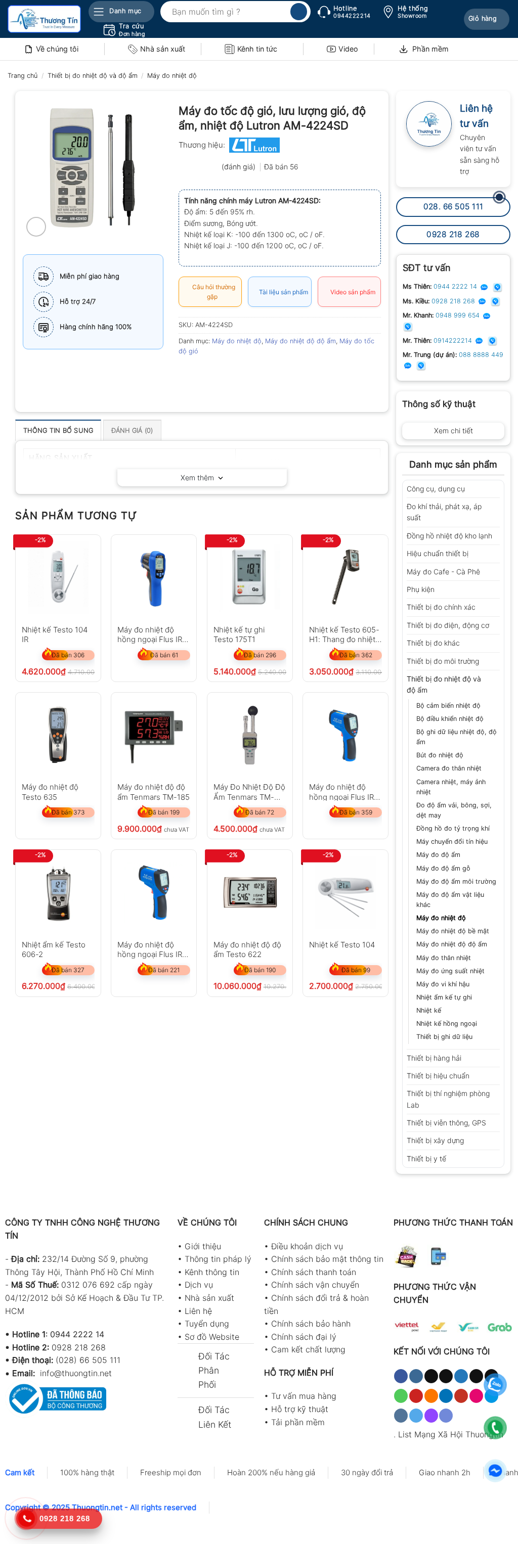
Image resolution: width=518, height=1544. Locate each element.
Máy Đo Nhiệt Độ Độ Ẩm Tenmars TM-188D (249, 791)
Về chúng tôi (57, 48)
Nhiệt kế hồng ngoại (446, 1023)
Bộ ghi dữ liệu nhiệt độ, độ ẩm (456, 737)
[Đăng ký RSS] (431, 1396)
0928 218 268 (454, 301)
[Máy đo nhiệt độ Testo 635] (58, 735)
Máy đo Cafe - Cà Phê (443, 571)
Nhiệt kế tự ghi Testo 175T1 (239, 634)
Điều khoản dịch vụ (307, 1246)
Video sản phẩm (351, 292)
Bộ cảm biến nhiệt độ (448, 705)
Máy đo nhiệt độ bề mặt (452, 931)
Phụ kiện (421, 589)
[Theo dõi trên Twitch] (431, 1416)
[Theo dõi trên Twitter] (461, 1376)
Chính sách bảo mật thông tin (327, 1259)
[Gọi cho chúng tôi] (401, 1396)
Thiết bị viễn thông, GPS (446, 1122)
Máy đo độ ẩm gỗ (443, 868)
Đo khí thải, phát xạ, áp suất (444, 512)
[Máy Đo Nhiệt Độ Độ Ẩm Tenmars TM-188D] (249, 735)
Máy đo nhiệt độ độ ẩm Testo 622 (247, 949)
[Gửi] (298, 11)
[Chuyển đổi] (496, 488)
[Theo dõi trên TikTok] (431, 1376)
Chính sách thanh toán (313, 1272)
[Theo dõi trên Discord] (446, 1416)
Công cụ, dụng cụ (436, 488)
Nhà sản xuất (162, 48)
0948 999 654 (459, 315)
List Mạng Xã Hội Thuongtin (450, 1434)
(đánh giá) (239, 166)
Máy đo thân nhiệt (443, 958)
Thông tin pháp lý (218, 1259)
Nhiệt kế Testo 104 (342, 944)
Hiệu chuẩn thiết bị (437, 553)
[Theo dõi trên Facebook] (401, 1376)
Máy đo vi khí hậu (442, 984)
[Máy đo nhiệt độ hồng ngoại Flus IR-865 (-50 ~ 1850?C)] (153, 892)
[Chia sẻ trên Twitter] (205, 374)
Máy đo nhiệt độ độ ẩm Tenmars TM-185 (153, 791)
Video (348, 48)
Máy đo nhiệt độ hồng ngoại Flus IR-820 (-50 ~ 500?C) (151, 634)
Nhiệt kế (428, 1010)
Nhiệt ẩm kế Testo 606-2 (53, 949)
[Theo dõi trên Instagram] (416, 1376)
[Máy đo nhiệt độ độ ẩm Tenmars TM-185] (153, 735)
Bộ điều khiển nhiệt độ (450, 718)
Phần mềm (430, 48)
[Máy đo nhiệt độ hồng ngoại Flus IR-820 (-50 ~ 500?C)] (153, 577)
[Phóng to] (36, 227)
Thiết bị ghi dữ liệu (444, 1036)
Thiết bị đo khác (433, 643)
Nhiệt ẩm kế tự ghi (444, 997)
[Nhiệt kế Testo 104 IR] (58, 577)
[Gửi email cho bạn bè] (223, 374)
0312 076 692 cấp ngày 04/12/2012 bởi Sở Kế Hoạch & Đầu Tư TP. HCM (84, 1297)
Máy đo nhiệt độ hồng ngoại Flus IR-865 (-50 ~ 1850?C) (151, 949)
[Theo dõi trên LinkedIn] (446, 1396)
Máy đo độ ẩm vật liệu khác (450, 900)
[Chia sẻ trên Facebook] (187, 374)
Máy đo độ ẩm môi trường (456, 881)
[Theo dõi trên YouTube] (461, 1396)
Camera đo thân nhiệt (449, 768)
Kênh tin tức (257, 48)
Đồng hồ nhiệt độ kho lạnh (449, 535)
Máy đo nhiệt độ (172, 75)
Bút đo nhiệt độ (439, 755)
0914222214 (454, 340)
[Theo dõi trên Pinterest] (416, 1396)
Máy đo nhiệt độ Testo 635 (50, 791)
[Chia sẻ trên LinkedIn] (260, 374)
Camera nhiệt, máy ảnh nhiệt (451, 787)
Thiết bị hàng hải (434, 1058)
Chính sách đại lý (303, 1337)
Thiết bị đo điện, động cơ (448, 625)
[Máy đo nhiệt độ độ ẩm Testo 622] (249, 892)
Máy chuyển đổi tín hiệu (452, 841)
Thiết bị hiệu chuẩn (438, 1075)
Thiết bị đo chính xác (441, 607)
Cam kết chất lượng (308, 1349)
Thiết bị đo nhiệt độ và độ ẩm (93, 75)
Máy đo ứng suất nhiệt (450, 971)
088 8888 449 (481, 354)
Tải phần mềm (298, 1422)
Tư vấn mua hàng (303, 1396)
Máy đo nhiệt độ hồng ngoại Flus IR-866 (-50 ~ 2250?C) (344, 791)
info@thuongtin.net (76, 1373)
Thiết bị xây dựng (435, 1140)
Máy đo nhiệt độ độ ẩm (451, 944)
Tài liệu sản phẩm (282, 292)
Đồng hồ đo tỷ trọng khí (453, 828)
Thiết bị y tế (426, 1158)
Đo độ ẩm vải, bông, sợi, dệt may (454, 810)
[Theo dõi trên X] (446, 1376)
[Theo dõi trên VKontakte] (401, 1416)
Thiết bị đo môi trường (443, 661)
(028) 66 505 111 (88, 1360)
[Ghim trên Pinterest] (242, 374)
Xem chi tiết (453, 430)
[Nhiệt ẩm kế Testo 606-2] (58, 892)
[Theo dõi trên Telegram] (416, 1416)
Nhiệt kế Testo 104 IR (55, 634)
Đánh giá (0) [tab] (132, 430)
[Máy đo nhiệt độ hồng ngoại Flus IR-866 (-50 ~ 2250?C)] (345, 735)
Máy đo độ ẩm (438, 854)
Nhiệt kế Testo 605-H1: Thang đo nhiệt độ (344, 634)
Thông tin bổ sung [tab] (58, 430)
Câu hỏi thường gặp (212, 291)
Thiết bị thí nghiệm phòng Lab (448, 1099)
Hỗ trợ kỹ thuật (299, 1409)
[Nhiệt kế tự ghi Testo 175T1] (249, 577)
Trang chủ (22, 75)
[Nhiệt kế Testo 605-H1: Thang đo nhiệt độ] (345, 577)
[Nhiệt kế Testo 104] (345, 892)
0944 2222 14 (456, 286)
